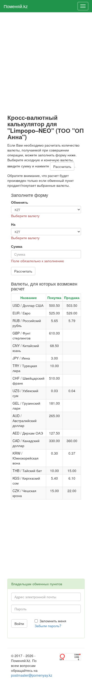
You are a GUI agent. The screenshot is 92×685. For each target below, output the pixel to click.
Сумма (16, 246)
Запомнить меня (52, 620)
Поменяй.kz (16, 6)
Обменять (19, 202)
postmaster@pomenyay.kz (31, 675)
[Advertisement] (46, 63)
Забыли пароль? (48, 625)
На (13, 224)
